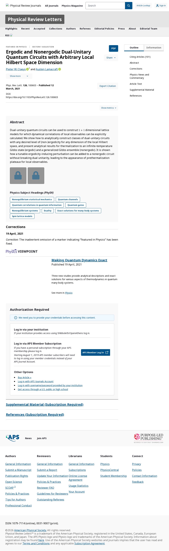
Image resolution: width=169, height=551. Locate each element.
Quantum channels (68, 199)
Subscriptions (77, 470)
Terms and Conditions (36, 543)
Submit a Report (47, 470)
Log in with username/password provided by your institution (50, 385)
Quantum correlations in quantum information (37, 205)
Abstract (134, 62)
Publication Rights (16, 476)
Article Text (136, 83)
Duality (47, 210)
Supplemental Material (142, 89)
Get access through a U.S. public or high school (43, 389)
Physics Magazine (72, 5)
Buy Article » (24, 377)
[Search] (128, 5)
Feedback (138, 482)
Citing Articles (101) (140, 56)
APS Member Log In (93, 352)
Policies (137, 470)
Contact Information (144, 476)
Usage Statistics (78, 486)
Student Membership (113, 476)
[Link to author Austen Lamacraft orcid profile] (59, 69)
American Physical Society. (30, 530)
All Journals (51, 5)
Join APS (42, 438)
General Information (18, 464)
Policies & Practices (17, 493)
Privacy (136, 464)
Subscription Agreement (89, 543)
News (28, 438)
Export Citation (108, 85)
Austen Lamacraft (47, 69)
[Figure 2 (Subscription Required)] (36, 175)
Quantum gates (76, 205)
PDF (113, 48)
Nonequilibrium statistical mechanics (32, 199)
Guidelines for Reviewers (52, 493)
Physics (105, 464)
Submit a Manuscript (18, 470)
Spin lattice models (22, 216)
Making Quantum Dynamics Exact (79, 260)
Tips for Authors (15, 499)
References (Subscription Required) (35, 414)
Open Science (13, 482)
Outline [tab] (134, 47)
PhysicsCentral (109, 470)
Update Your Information (52, 476)
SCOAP (10, 488)
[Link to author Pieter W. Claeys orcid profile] (27, 69)
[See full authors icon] (19, 76)
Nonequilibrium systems (25, 210)
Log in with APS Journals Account (35, 381)
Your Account (77, 491)
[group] (62, 177)
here (41, 540)
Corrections (136, 68)
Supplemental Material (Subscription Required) (44, 404)
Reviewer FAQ (45, 488)
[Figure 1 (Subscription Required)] (18, 175)
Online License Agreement (78, 478)
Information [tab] (153, 47)
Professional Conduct (18, 505)
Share (109, 57)
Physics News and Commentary (139, 76)
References (136, 95)
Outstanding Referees (50, 499)
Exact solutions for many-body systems (78, 210)
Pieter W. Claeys (16, 69)
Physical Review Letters (35, 19)
